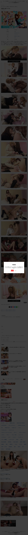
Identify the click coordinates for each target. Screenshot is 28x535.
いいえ (15, 270)
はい (12, 270)
